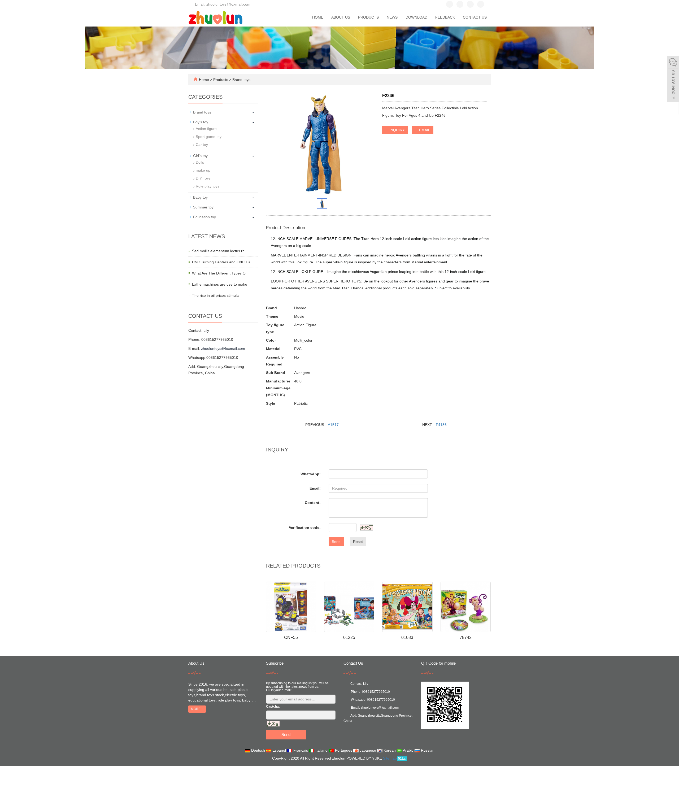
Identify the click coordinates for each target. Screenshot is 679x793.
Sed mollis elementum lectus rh (218, 251)
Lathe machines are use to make (219, 284)
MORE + (197, 709)
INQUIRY (396, 130)
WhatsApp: (311, 474)
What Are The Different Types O (219, 273)
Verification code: (305, 527)
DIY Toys (203, 178)
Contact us (475, 17)
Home (317, 17)
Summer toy (203, 207)
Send (336, 541)
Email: (315, 488)
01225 (349, 637)
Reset (358, 541)
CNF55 (291, 637)
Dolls (200, 162)
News (392, 17)
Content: (313, 502)
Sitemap (390, 758)
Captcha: (273, 706)
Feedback (445, 17)
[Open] (673, 79)
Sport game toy (208, 136)
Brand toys (240, 79)
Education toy (204, 217)
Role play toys (207, 186)
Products (368, 17)
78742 (466, 637)
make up (203, 170)
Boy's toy (200, 122)
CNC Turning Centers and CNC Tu (221, 262)
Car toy (202, 144)
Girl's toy (200, 156)
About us (340, 17)
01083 (407, 637)
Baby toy (200, 197)
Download (416, 17)
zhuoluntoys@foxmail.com (223, 348)
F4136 (441, 424)
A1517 (333, 424)
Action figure (206, 129)
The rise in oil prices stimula (215, 295)
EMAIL (424, 130)
